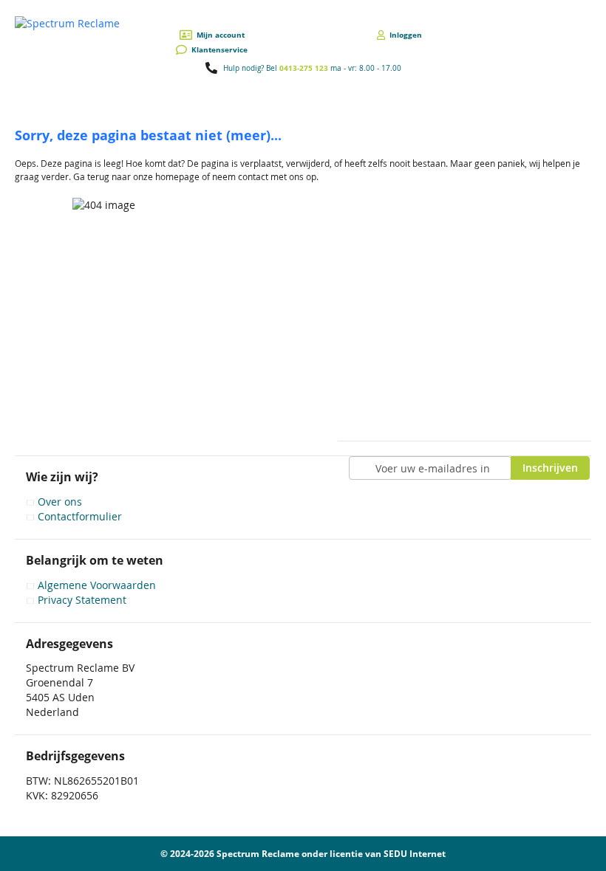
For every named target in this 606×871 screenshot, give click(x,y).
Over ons (60, 502)
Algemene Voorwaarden (97, 585)
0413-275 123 (303, 68)
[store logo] (67, 23)
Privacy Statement (82, 600)
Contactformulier (80, 516)
